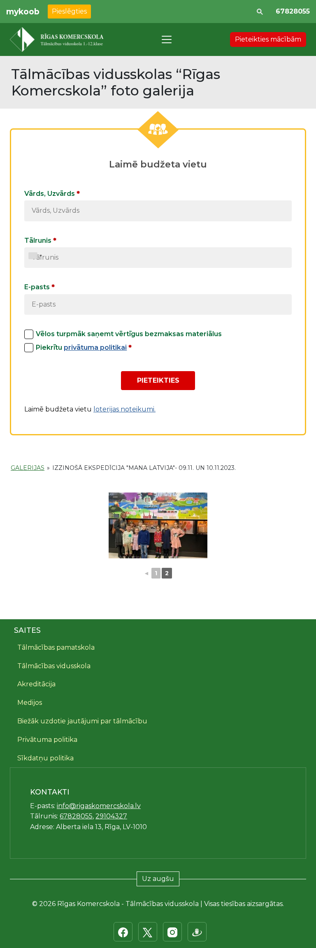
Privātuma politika (47, 740)
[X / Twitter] (147, 931)
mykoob (23, 11)
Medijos (29, 702)
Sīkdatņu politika (45, 758)
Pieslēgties (69, 11)
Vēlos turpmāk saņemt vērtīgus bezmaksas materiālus (129, 334)
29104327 (111, 816)
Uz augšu (158, 879)
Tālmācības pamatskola (56, 647)
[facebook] (123, 931)
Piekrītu (84, 347)
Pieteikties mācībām (268, 39)
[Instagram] (172, 931)
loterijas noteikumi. (124, 409)
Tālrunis (40, 240)
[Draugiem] (197, 931)
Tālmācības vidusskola (54, 666)
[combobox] (35, 256)
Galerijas (27, 468)
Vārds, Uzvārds (52, 194)
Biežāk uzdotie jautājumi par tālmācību (82, 721)
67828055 (293, 11)
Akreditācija (36, 684)
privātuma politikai (95, 347)
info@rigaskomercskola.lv (99, 806)
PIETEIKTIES (158, 380)
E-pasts (39, 287)
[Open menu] (166, 39)
